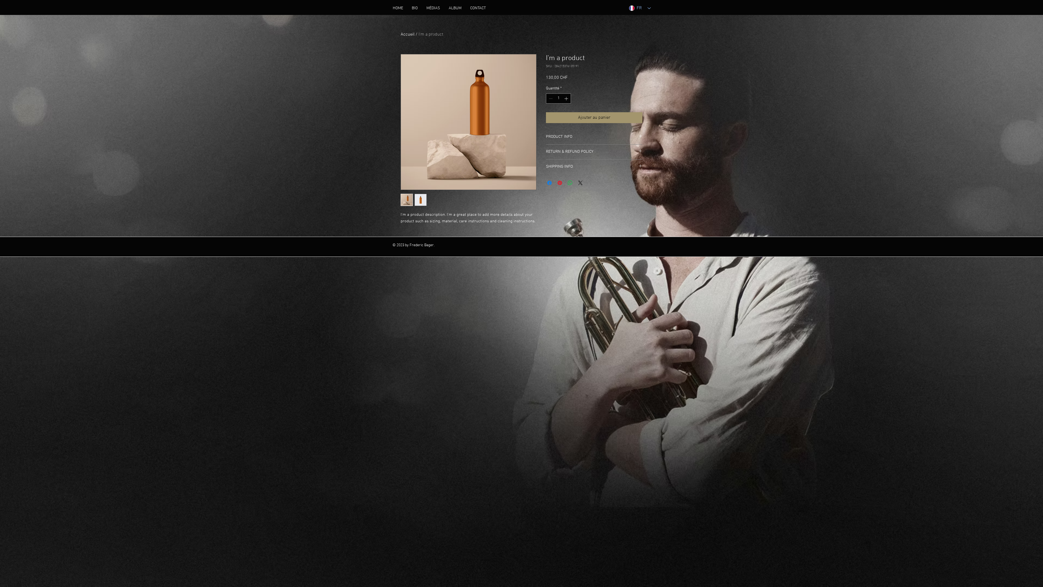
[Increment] (566, 98)
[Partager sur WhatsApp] (570, 183)
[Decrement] (550, 98)
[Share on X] (580, 183)
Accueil (407, 34)
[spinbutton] (558, 98)
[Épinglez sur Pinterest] (560, 183)
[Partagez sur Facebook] (549, 183)
